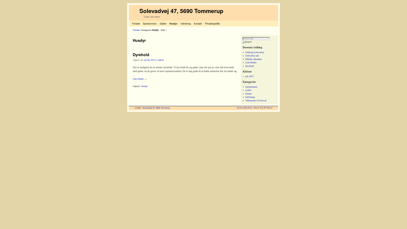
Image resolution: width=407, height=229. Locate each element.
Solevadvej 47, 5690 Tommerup (181, 11)
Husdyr (173, 23)
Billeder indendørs (253, 59)
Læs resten (140, 78)
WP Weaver (268, 108)
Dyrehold (141, 54)
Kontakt (198, 23)
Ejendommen (150, 23)
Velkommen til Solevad (255, 100)
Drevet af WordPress (245, 108)
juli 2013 (249, 76)
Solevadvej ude (252, 55)
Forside (136, 23)
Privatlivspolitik (212, 23)
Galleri (163, 23)
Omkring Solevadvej (254, 52)
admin (161, 59)
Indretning (186, 23)
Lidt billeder (251, 62)
